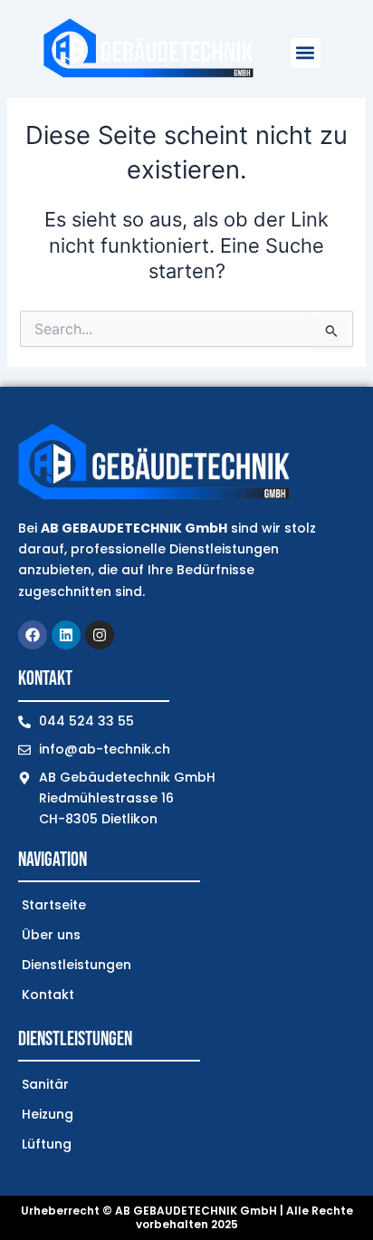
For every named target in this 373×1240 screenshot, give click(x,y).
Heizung (47, 1114)
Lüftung (47, 1144)
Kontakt (48, 994)
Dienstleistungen (76, 965)
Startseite (54, 905)
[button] (305, 53)
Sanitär (45, 1084)
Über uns (51, 935)
